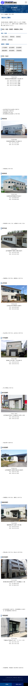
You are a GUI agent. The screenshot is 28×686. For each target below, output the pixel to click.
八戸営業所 (4, 47)
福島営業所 (4, 50)
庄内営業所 (18, 47)
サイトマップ (9, 677)
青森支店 (12, 36)
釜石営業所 (11, 47)
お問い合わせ (18, 684)
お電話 (6, 684)
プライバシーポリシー (17, 677)
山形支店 (10, 39)
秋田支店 (18, 36)
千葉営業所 (18, 50)
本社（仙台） (5, 36)
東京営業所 (11, 50)
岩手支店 (4, 39)
